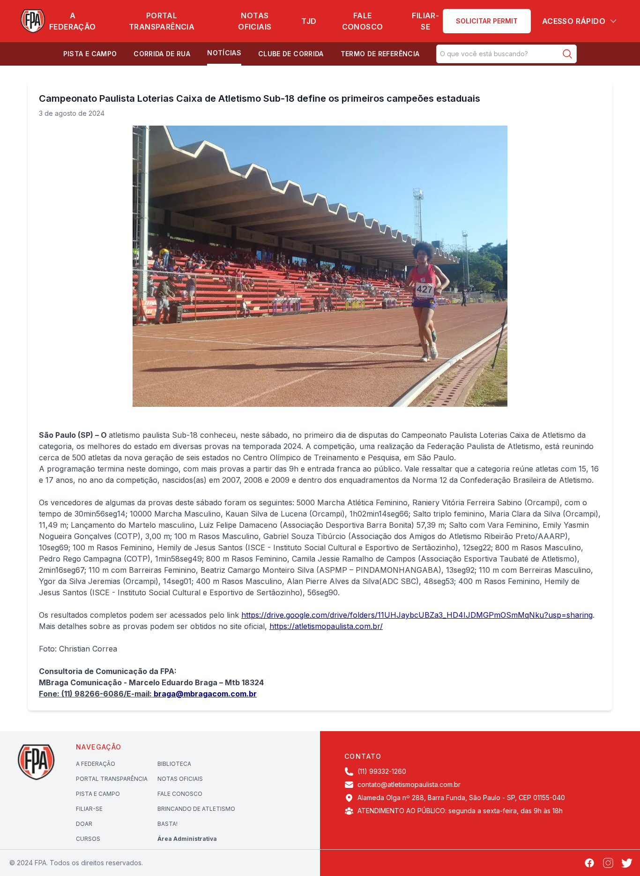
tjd (308, 21)
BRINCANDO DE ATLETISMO (196, 808)
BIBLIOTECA (174, 763)
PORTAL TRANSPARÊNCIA (112, 778)
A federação (72, 21)
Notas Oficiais (254, 21)
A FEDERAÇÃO (95, 763)
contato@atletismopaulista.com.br (409, 784)
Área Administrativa (187, 838)
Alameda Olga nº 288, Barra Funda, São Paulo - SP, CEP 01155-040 (461, 797)
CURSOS (88, 838)
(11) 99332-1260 (381, 771)
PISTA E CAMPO (98, 793)
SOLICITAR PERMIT (487, 21)
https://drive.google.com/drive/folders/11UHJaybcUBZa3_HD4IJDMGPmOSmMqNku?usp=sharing (417, 615)
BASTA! (167, 823)
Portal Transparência (161, 21)
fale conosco (362, 21)
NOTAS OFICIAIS (180, 778)
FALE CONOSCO (179, 793)
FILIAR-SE (425, 21)
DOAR (84, 823)
